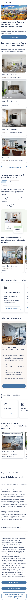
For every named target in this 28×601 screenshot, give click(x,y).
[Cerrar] (25, 534)
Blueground (4, 473)
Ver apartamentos (8, 414)
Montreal (11, 473)
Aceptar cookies (14, 582)
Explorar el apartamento (14, 386)
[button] (25, 2)
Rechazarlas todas (14, 588)
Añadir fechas (14, 37)
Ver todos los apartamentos (14, 167)
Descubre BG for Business (12, 308)
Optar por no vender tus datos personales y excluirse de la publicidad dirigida (14, 596)
